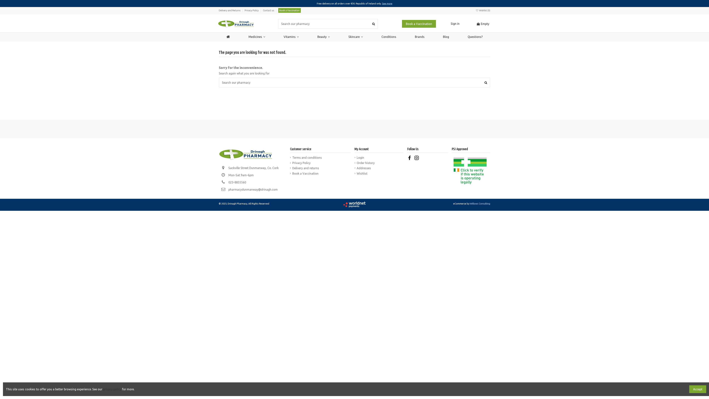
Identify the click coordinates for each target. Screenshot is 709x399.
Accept (697, 389)
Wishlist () (484, 10)
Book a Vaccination (289, 10)
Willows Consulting (480, 203)
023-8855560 (237, 182)
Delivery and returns (305, 168)
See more (387, 3)
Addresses (364, 168)
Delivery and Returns (230, 10)
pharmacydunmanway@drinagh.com (253, 189)
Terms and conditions (307, 157)
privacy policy (112, 389)
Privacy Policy (252, 10)
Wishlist (362, 173)
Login (360, 157)
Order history (366, 163)
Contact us (269, 10)
